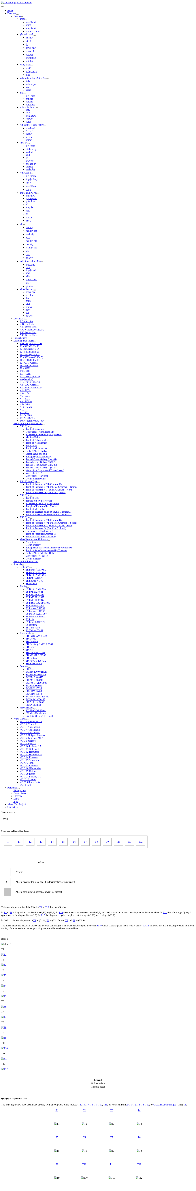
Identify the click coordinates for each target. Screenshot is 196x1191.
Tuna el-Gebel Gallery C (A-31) (41, 459)
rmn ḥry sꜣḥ (31, 230)
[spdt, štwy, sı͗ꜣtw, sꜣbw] (42, 261)
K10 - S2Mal (26, 407)
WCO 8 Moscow (28, 740)
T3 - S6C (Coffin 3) (29, 351)
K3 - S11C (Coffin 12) (30, 387)
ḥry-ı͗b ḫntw (31, 198)
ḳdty (28, 110)
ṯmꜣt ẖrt (29, 61)
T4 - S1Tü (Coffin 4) (30, 354)
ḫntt (21, 92)
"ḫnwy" (29, 118)
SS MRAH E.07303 (35, 616)
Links (16, 798)
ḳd (27, 204)
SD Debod (31, 638)
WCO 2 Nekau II (28, 724)
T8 (96, 841)
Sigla (15, 801)
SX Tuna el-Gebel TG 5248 (39, 716)
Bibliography (19, 790)
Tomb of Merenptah (35, 509)
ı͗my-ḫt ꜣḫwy (32, 179)
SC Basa (30, 669)
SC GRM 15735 (34, 688)
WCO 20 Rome (27, 774)
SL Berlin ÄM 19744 (36, 575)
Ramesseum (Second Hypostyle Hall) (44, 434)
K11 (22, 409)
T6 (74, 841)
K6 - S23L (25, 396)
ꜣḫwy (28, 182)
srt (27, 157)
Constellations (20, 338)
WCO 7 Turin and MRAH (32, 738)
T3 (41, 841)
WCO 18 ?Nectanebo (30, 768)
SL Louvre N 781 (34, 580)
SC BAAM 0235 (34, 685)
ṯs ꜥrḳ (28, 237)
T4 (52, 841)
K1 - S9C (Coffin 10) (30, 382)
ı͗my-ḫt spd (31, 270)
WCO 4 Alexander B (30, 729)
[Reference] (18, 788)
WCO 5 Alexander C (30, 732)
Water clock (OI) (34, 473)
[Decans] (22, 16)
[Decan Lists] (26, 319)
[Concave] (29, 667)
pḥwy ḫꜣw (31, 47)
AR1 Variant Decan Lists (32, 329)
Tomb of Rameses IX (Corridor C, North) (46, 492)
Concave (24, 666)
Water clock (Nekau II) (37, 556)
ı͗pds (28, 81)
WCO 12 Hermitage (29, 751)
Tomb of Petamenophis (37, 440)
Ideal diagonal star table (31, 343)
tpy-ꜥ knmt (31, 22)
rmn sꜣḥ (29, 244)
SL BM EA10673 (34, 578)
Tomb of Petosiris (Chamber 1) (41, 534)
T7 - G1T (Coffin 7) (29, 362)
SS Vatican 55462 (34, 630)
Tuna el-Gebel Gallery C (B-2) (40, 467)
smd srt (29, 152)
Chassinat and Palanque (164, 1104)
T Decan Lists (26, 321)
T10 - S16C (25, 371)
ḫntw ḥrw (30, 195)
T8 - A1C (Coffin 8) (29, 365)
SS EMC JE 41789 (35, 594)
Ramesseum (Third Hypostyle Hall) (43, 503)
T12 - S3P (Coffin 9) (30, 376)
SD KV (29, 649)
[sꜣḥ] (24, 224)
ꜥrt (27, 214)
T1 (19, 841)
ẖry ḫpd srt (31, 163)
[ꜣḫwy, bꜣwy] (32, 173)
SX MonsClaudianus (36, 713)
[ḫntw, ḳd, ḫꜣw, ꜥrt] (37, 193)
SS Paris (30, 619)
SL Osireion (31, 583)
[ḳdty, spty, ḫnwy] (37, 107)
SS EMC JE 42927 (35, 597)
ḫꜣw (28, 210)
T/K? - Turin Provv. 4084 (32, 420)
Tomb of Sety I (33, 498)
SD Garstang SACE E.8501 (39, 644)
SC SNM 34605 (33, 705)
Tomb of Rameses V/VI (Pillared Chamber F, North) (51, 487)
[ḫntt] (24, 93)
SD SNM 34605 (34, 663)
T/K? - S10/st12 (27, 418)
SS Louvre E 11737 (35, 611)
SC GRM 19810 (34, 694)
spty (28, 112)
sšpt (27, 87)
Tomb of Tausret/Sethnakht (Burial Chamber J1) (49, 511)
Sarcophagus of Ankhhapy (38, 456)
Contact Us (12, 807)
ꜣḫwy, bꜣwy (25, 172)
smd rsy (29, 166)
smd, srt (23, 142)
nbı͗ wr (29, 307)
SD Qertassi (31, 658)
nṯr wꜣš (29, 315)
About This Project (16, 804)
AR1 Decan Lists (28, 327)
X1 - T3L (24, 412)
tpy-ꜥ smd (30, 146)
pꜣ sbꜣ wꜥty (31, 149)
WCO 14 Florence (29, 757)
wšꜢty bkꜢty (25, 64)
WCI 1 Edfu (26, 785)
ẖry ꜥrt (29, 217)
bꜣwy (28, 189)
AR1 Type (25, 426)
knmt (22, 18)
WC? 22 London (28, 779)
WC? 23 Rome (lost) (30, 782)
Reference (12, 787)
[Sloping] (28, 587)
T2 (30, 841)
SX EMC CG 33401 (36, 710)
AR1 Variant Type (28, 481)
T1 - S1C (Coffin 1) (29, 346)
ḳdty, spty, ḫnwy (28, 107)
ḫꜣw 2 (28, 220)
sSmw (29, 133)
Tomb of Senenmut (35, 429)
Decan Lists (19, 318)
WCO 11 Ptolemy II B (30, 749)
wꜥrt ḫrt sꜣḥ (31, 247)
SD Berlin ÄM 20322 (36, 636)
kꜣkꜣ (28, 304)
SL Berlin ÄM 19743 (36, 572)
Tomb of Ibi (31, 445)
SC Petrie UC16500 (35, 702)
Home (10, 10)
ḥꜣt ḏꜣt (29, 41)
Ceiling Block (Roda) (36, 451)
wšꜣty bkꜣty (31, 71)
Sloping (23, 586)
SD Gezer (30, 647)
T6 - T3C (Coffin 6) (29, 360)
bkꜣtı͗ (28, 74)
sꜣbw (28, 283)
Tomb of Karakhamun (36, 442)
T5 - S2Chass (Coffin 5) (31, 357)
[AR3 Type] (31, 518)
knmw (29, 140)
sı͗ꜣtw (28, 276)
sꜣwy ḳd (30, 207)
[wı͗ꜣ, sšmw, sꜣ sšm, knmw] (45, 125)
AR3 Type (25, 517)
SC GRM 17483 (34, 691)
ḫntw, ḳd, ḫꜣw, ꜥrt (28, 192)
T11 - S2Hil (25, 373)
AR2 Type (25, 495)
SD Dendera (32, 641)
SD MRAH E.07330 (36, 655)
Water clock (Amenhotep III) (40, 431)
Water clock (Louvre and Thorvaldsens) (45, 470)
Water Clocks (19, 718)
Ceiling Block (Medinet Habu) (40, 553)
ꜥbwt (28, 254)
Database (11, 13)
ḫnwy (28, 121)
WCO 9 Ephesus (28, 743)
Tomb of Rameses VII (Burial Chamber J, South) (49, 525)
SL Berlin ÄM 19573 (36, 569)
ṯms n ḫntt (30, 104)
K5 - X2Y (25, 393)
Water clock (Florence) (37, 476)
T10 (118, 841)
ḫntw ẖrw (30, 201)
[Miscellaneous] (34, 708)
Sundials (17, 564)
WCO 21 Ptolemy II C (30, 776)
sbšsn (28, 90)
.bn (27, 298)
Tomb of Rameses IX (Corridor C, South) (46, 528)
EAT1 (146, 925)
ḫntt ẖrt (29, 101)
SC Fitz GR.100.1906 (36, 682)
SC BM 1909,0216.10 (36, 671)
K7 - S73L (25, 398)
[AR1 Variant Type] (38, 482)
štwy (28, 273)
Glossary (17, 796)
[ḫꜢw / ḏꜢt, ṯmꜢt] (34, 35)
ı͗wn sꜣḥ (29, 227)
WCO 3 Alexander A (30, 727)
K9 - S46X (25, 404)
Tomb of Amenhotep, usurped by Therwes (46, 550)
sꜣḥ (21, 224)
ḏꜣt (27, 44)
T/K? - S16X (26, 415)
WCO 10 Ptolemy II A (30, 746)
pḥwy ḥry (30, 292)
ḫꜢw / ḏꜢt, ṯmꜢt (26, 34)
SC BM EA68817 (34, 680)
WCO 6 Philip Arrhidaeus (32, 735)
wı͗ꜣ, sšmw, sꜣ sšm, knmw (32, 124)
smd (28, 155)
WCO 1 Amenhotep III (31, 721)
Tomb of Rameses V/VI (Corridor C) (44, 484)
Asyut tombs (32, 542)
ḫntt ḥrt (29, 98)
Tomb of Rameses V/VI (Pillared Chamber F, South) (51, 522)
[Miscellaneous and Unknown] (49, 540)
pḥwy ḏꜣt (30, 51)
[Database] (17, 14)
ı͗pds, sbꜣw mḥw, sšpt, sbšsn (33, 78)
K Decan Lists (27, 324)
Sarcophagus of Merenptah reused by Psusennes (49, 547)
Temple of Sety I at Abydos (39, 500)
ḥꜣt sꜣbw (30, 286)
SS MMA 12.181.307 (36, 614)
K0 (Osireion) (26, 379)
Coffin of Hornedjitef (36, 478)
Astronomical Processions (25, 561)
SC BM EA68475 (34, 677)
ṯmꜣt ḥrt (29, 54)
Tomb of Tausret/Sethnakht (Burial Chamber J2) (49, 514)
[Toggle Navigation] (2, 6)
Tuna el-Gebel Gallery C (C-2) (40, 462)
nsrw (28, 309)
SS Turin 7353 (33, 627)
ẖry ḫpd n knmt (33, 31)
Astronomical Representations (27, 423)
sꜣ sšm (29, 137)
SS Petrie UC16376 (35, 622)
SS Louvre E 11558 (35, 608)
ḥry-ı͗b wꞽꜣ (30, 128)
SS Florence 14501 (35, 605)
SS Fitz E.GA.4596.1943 (38, 602)
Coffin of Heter (33, 558)
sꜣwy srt (29, 161)
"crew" (29, 131)
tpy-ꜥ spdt (30, 264)
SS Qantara (31, 625)
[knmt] (25, 19)
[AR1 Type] (31, 427)
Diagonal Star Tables (23, 340)
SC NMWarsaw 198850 (37, 696)
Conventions (19, 793)
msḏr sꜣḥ (30, 234)
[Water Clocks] (27, 719)
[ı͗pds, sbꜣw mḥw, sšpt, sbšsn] (47, 78)
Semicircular (26, 633)
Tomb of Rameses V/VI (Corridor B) (44, 520)
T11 (129, 841)
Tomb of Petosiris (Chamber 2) (41, 536)
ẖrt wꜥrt (29, 257)
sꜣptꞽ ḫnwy (31, 116)
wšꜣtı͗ (28, 68)
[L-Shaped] (30, 567)
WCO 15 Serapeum (29, 760)
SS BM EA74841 (34, 591)
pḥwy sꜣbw (31, 279)
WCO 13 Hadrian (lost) (31, 754)
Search (4, 812)
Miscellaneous (26, 289)
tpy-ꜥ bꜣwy (31, 186)
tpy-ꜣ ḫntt (30, 96)
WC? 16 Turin (27, 763)
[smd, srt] (28, 143)
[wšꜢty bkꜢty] (32, 65)
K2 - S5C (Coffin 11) (30, 385)
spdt (28, 267)
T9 (107, 841)
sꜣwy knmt (31, 28)
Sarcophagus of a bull (36, 453)
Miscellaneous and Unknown (34, 539)
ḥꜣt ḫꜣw (29, 37)
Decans (17, 16)
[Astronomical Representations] (43, 424)
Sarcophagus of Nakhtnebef (39, 531)
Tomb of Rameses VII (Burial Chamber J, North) (49, 489)
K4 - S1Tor (25, 390)
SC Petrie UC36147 (35, 699)
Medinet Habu (33, 437)
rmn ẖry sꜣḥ (31, 241)
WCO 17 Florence (29, 765)
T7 (85, 841)
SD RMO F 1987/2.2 (36, 660)
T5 (63, 841)
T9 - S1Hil (25, 368)
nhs (27, 312)
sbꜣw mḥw (31, 84)
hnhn (28, 301)
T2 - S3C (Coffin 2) (29, 349)
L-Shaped (24, 567)
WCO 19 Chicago (28, 771)
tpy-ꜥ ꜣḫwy (31, 176)
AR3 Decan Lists (28, 335)
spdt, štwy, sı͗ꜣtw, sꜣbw (30, 261)
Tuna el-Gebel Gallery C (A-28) (41, 465)
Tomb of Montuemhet (36, 448)
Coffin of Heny (33, 545)
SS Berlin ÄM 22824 (36, 589)
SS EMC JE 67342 (35, 600)
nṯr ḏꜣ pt (29, 295)
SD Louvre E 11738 (35, 652)
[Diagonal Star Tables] (35, 341)
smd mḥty (30, 169)
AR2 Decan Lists (28, 332)
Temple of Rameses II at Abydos (41, 506)
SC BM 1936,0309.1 (36, 674)
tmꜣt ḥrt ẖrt (31, 58)
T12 (141, 841)
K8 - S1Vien (26, 401)
